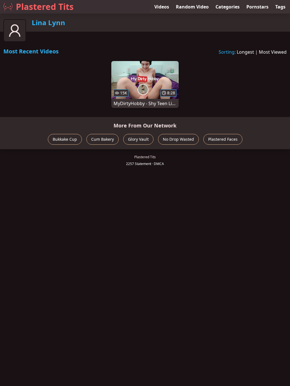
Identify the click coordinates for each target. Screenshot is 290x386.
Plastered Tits (45, 6)
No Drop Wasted (178, 139)
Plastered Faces (223, 139)
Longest (245, 52)
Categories (228, 7)
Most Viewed (273, 52)
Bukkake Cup (65, 139)
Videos (161, 7)
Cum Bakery (102, 139)
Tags (280, 7)
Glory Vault (138, 139)
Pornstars (257, 7)
